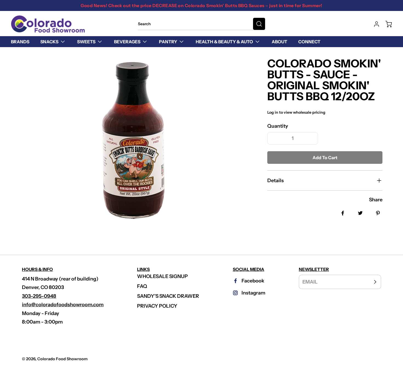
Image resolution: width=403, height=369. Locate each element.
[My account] (374, 24)
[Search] (259, 24)
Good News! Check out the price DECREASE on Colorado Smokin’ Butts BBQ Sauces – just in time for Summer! (201, 5)
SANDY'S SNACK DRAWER (168, 296)
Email (310, 282)
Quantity (277, 126)
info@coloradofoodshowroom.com (63, 305)
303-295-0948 (39, 296)
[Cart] (386, 24)
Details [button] (275, 181)
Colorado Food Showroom (62, 358)
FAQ (142, 286)
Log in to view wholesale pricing (296, 112)
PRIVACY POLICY (157, 306)
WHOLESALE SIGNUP (162, 276)
